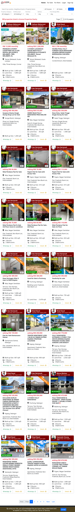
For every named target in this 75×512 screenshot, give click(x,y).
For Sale (50, 3)
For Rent (57, 3)
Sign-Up (70, 3)
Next (48, 502)
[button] (3, 36)
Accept (63, 509)
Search (71, 9)
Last (53, 502)
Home (43, 3)
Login (64, 3)
